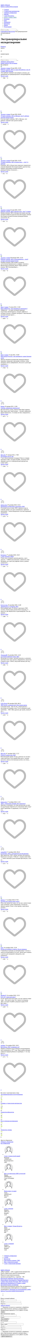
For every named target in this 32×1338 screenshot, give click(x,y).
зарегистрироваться (6, 1336)
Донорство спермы (6, 1130)
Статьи (6, 1257)
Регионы (15, 1281)
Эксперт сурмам (5, 68)
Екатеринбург (13, 1280)
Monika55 (3, 995)
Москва (6, 14)
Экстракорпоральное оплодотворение (12, 1094)
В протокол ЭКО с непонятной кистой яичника (15, 853)
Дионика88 (4, 655)
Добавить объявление (10, 12)
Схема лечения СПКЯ (7, 556)
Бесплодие (7, 1259)
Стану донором (8, 1208)
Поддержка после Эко (7, 456)
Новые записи (5, 63)
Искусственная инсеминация (9, 1121)
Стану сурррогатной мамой (12, 1156)
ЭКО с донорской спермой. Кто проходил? (13, 803)
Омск (6, 1281)
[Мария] (8, 1172)
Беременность (12, 1283)
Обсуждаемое (13, 63)
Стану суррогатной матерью (12, 1263)
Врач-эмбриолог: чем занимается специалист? (14, 308)
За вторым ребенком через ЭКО (10, 656)
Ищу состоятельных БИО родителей (14, 1173)
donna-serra (4, 505)
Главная (6, 9)
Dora (2, 947)
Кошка (3, 406)
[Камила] (8, 1242)
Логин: (3, 1302)
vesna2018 (3, 852)
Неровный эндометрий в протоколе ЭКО (13, 506)
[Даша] (8, 1224)
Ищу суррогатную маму (11, 1262)
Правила (3, 46)
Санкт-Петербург (9, 16)
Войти (6, 25)
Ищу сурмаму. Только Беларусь (13, 1226)
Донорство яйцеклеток (7, 1112)
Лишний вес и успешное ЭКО (9, 606)
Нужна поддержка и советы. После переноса (14, 949)
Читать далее (4, 76)
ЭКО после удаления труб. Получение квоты (14, 705)
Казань (11, 1281)
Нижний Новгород (22, 1280)
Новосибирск (5, 1280)
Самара (3, 1281)
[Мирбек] (8, 1207)
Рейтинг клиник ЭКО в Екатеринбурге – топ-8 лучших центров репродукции (14, 260)
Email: (2, 1317)
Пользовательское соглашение (9, 1284)
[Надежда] (8, 1154)
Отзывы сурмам (20, 1283)
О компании (10, 1278)
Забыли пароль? (5, 1305)
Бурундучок (4, 605)
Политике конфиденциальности (14, 1291)
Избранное (7, 22)
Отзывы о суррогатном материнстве (11, 1103)
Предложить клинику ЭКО (12, 1260)
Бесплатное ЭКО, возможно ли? (10, 1047)
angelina (3, 1045)
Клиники (6, 19)
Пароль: (3, 1303)
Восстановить (5, 1319)
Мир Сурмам (4, 307)
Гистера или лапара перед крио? (10, 901)
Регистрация (14, 6)
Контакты (7, 23)
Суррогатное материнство (11, 11)
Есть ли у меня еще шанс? (8, 997)
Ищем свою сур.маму (10, 1191)
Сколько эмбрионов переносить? (10, 408)
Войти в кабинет (5, 6)
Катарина (3, 555)
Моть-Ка (3, 455)
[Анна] (8, 1189)
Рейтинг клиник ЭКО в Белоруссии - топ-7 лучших (16, 211)
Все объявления (5, 1143)
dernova (3, 900)
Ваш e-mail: (4, 1324)
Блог (5, 20)
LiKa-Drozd (4, 703)
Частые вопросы (18, 1278)
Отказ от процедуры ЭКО (8, 755)
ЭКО (20, 1281)
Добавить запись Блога (7, 61)
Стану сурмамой (9, 1243)
